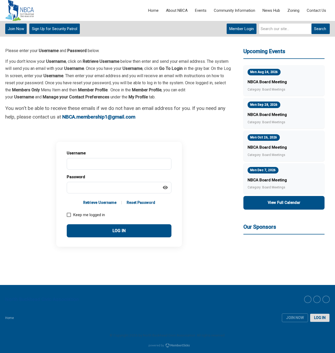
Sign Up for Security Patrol (54, 28)
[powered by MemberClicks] (167, 346)
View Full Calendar (284, 202)
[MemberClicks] (19, 10)
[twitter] (326, 299)
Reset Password (141, 202)
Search (320, 28)
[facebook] (307, 299)
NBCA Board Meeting (267, 82)
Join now (295, 318)
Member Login (241, 28)
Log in (320, 318)
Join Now (16, 28)
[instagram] (317, 299)
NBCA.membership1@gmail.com (98, 117)
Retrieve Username (99, 202)
